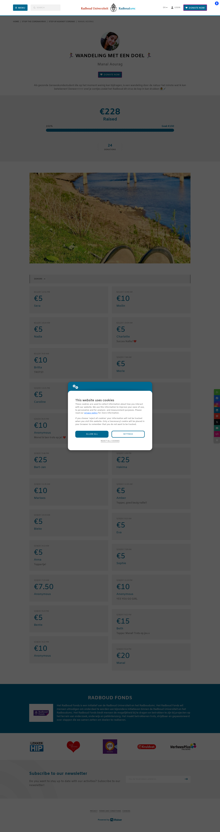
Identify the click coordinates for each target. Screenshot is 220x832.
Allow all (92, 434)
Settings (128, 434)
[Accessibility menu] (217, 3)
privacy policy (91, 413)
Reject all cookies (110, 441)
